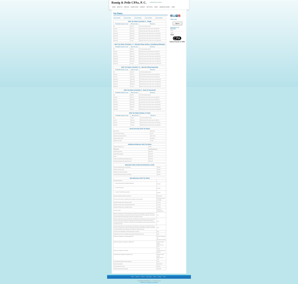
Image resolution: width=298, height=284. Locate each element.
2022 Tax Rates (138, 17)
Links (173, 7)
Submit (172, 34)
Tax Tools (150, 7)
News (156, 7)
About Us (119, 7)
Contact (142, 7)
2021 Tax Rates (148, 17)
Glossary (160, 276)
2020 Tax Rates (159, 17)
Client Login (134, 7)
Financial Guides (165, 7)
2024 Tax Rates (117, 17)
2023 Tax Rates (127, 17)
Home (113, 7)
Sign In (177, 23)
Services (126, 7)
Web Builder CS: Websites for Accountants (149, 282)
